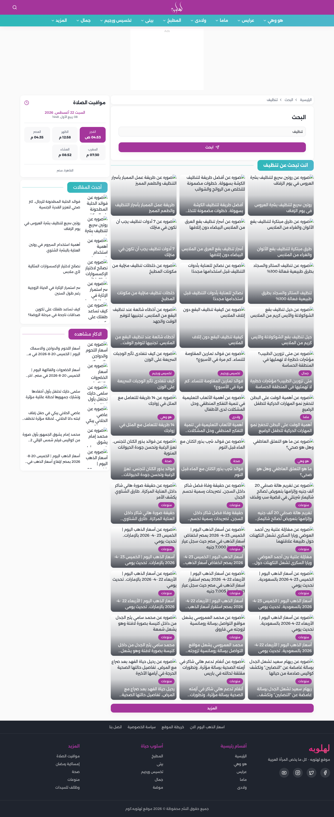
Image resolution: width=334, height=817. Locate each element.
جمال (86, 20)
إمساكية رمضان (68, 764)
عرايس (248, 20)
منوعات (73, 779)
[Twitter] (311, 773)
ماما (224, 20)
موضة (158, 787)
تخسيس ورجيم (118, 20)
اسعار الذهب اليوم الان (207, 727)
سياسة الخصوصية (142, 727)
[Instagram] (298, 773)
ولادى (200, 20)
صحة (76, 772)
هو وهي (275, 20)
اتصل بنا (115, 727)
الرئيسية (241, 756)
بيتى (149, 20)
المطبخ (174, 20)
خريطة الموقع (173, 727)
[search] (15, 7)
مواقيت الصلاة (68, 756)
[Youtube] (284, 773)
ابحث (209, 147)
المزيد (61, 20)
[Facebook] (325, 773)
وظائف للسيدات (67, 787)
